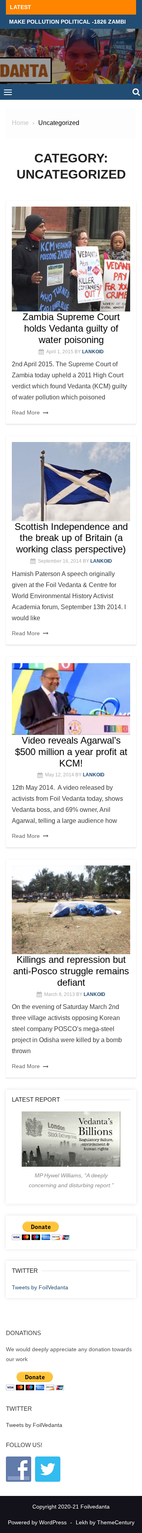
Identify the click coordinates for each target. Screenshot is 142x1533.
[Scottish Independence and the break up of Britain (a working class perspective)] (71, 481)
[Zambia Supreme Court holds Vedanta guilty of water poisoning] (71, 259)
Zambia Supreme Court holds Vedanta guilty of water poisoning (71, 328)
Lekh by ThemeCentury (105, 1522)
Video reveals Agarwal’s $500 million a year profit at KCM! (71, 751)
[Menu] (8, 92)
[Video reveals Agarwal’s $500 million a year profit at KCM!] (71, 699)
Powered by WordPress (37, 1522)
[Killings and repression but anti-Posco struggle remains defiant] (71, 909)
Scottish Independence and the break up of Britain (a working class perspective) (71, 538)
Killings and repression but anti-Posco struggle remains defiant (71, 971)
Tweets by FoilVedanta (40, 1287)
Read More (26, 412)
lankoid (93, 351)
